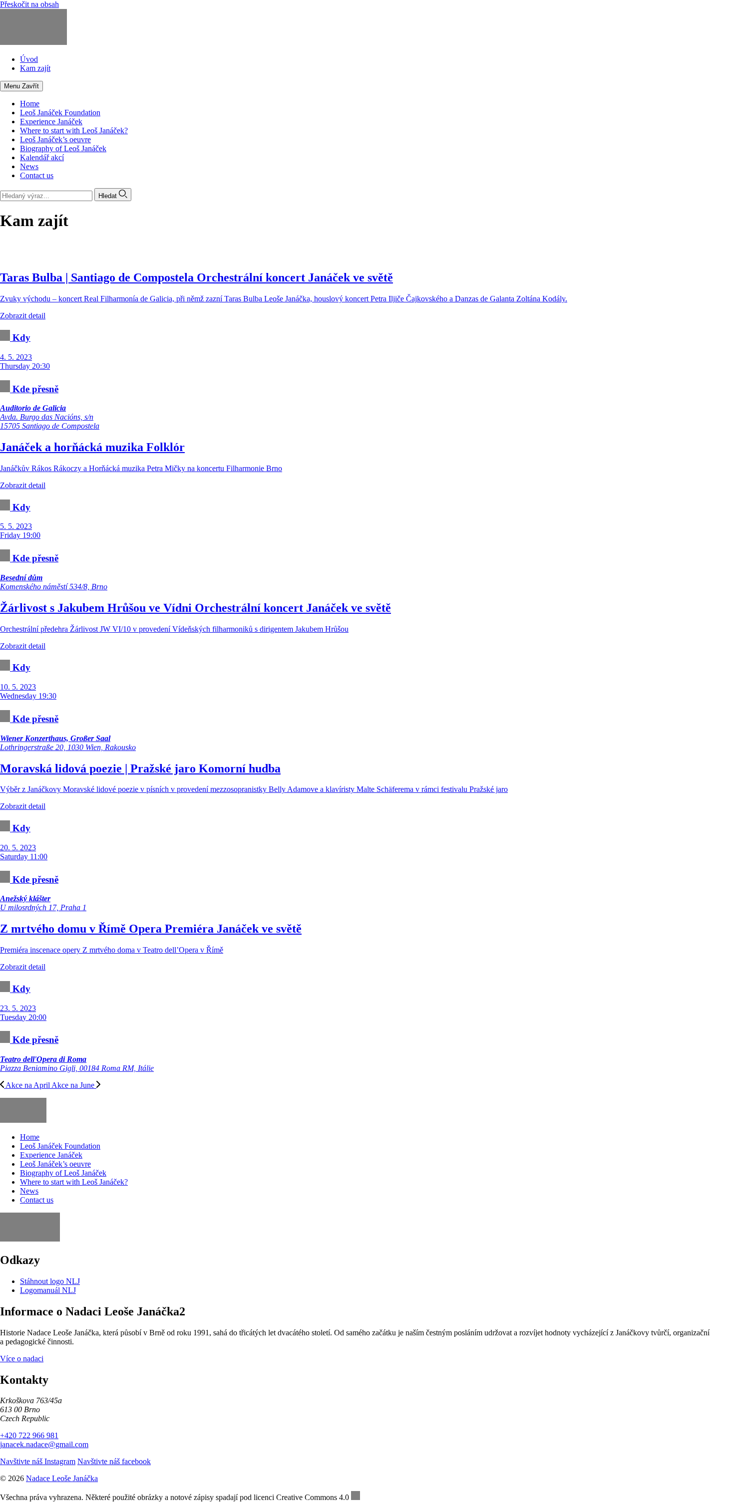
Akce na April (27, 1085)
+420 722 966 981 (29, 1435)
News (29, 166)
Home (29, 103)
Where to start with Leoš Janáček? (74, 130)
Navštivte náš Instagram (37, 1461)
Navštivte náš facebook (114, 1461)
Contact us (36, 175)
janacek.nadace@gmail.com (44, 1444)
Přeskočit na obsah (29, 4)
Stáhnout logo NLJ (50, 1281)
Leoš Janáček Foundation (60, 112)
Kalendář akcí (42, 157)
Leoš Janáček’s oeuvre (55, 139)
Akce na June (73, 1085)
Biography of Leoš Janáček (63, 148)
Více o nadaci (21, 1358)
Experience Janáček (51, 121)
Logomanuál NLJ (48, 1290)
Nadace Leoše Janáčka (62, 1478)
